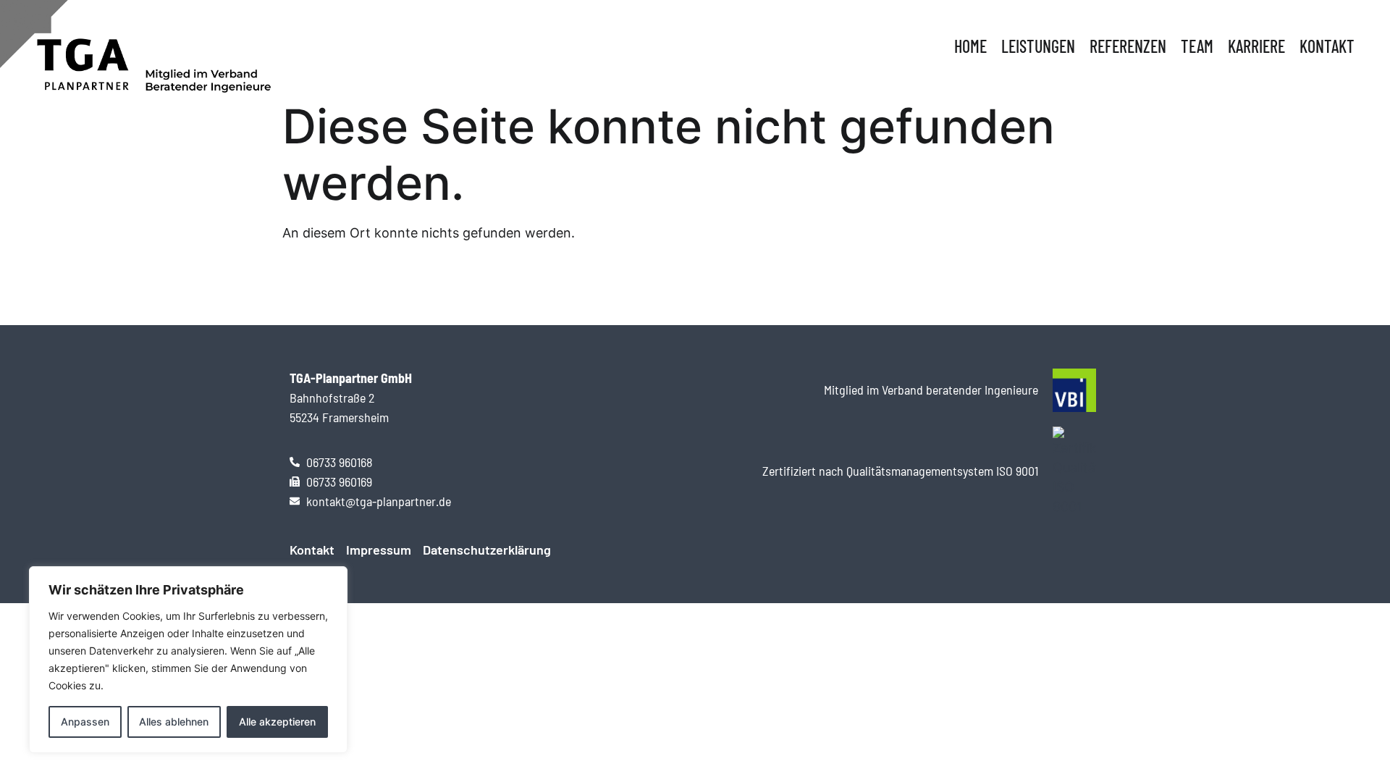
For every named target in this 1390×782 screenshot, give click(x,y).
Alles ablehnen (173, 721)
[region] (188, 659)
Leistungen (1038, 45)
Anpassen (85, 721)
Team (1197, 45)
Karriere (1256, 45)
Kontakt (1327, 45)
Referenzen (1128, 45)
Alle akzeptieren (277, 721)
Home (970, 45)
